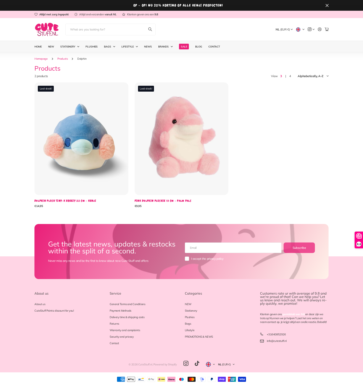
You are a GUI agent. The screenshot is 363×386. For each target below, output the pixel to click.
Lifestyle (189, 330)
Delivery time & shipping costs (127, 317)
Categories (193, 293)
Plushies (91, 46)
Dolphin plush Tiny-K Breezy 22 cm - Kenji (65, 201)
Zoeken (150, 29)
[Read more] (311, 29)
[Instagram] (185, 363)
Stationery (67, 46)
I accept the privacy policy (207, 259)
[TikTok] (197, 363)
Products (62, 58)
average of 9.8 (308, 293)
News (148, 46)
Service (115, 293)
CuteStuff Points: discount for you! (54, 310)
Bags (107, 46)
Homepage (41, 58)
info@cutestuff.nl (277, 341)
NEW (188, 304)
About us (41, 293)
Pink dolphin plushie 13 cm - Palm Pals (163, 201)
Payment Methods (120, 310)
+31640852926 (276, 334)
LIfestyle (127, 46)
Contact (214, 46)
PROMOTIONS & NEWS (199, 336)
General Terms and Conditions (127, 304)
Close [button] (327, 5)
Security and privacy (122, 336)
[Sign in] (320, 29)
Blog (198, 46)
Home (38, 46)
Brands (163, 46)
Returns (114, 323)
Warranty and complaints (125, 330)
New (51, 46)
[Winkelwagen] (327, 29)
